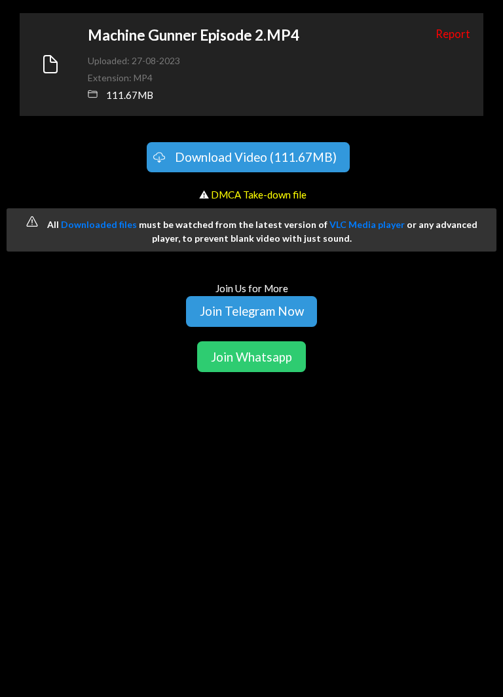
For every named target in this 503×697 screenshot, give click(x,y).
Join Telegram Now (252, 310)
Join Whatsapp (251, 356)
